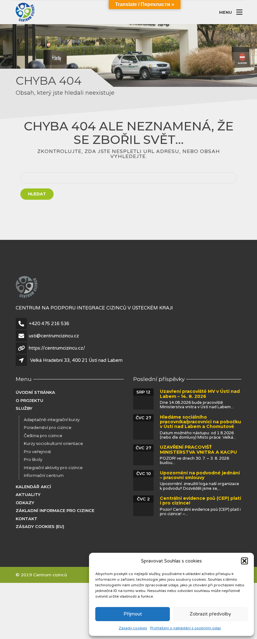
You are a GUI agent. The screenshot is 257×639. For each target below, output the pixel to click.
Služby (24, 408)
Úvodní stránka (35, 392)
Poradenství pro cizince (47, 427)
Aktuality (28, 494)
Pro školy (33, 459)
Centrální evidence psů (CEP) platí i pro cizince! (200, 500)
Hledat (37, 193)
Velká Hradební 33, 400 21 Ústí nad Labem (76, 360)
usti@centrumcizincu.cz (54, 336)
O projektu (29, 400)
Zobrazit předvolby (210, 614)
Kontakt (26, 518)
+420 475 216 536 (49, 323)
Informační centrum (44, 475)
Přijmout (132, 614)
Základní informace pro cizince (55, 510)
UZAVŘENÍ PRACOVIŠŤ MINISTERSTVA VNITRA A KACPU (198, 449)
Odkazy (25, 502)
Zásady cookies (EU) (40, 526)
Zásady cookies (133, 628)
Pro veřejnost (37, 451)
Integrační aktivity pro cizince (53, 467)
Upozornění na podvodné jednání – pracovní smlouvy (200, 475)
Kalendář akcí (33, 486)
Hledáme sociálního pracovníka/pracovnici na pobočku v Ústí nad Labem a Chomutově (200, 422)
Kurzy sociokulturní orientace (53, 443)
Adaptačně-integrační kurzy (52, 419)
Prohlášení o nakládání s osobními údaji (185, 628)
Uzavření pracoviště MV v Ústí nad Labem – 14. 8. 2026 (200, 393)
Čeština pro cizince (43, 435)
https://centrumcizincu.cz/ (57, 348)
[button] (244, 561)
